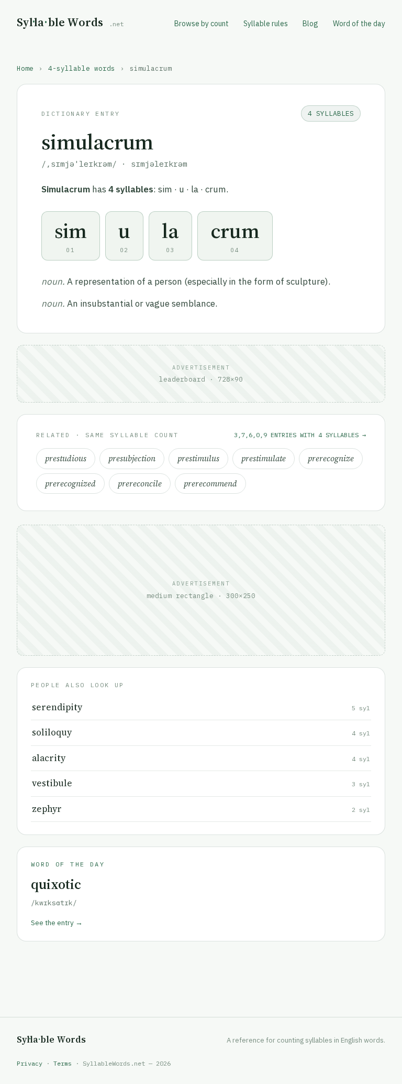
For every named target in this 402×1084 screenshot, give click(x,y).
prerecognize (331, 458)
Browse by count (201, 23)
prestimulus (198, 458)
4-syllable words (81, 68)
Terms (62, 1063)
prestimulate (263, 458)
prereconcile (140, 483)
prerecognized (70, 483)
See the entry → (57, 922)
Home (25, 68)
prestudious (65, 458)
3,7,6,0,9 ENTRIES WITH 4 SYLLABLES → (300, 435)
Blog (310, 23)
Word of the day (359, 23)
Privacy (29, 1063)
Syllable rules (265, 23)
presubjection (131, 458)
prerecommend (210, 483)
